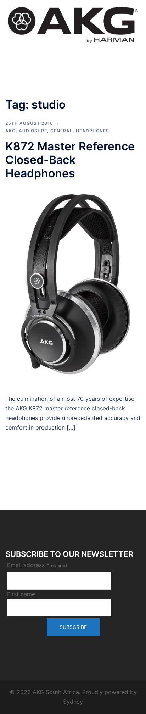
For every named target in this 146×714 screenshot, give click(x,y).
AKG (10, 130)
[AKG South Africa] (73, 24)
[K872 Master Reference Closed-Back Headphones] (73, 286)
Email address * (37, 565)
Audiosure (33, 130)
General (61, 130)
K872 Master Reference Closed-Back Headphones (70, 160)
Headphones (92, 130)
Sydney (73, 701)
